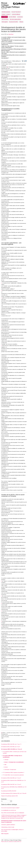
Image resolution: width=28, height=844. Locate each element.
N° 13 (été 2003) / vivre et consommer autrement (13, 775)
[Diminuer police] (24, 61)
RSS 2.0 (19, 841)
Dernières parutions (6, 11)
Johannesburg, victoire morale (7, 827)
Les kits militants (12, 16)
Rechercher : (4, 799)
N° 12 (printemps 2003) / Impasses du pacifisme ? (13, 772)
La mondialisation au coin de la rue (8, 810)
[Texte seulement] (26, 61)
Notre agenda (5, 21)
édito (5, 764)
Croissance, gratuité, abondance (8, 824)
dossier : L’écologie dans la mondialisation (14, 762)
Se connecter (10, 841)
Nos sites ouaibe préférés (15, 19)
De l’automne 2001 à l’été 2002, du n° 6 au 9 (10, 746)
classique (6, 759)
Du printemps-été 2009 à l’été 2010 (8, 790)
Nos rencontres (5, 19)
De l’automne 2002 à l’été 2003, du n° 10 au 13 (11, 749)
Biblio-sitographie (5, 833)
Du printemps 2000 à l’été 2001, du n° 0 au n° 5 (11, 744)
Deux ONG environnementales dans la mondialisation (12, 812)
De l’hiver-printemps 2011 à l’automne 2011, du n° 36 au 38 (13, 793)
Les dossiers (4, 16)
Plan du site (3, 841)
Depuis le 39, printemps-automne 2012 (9, 795)
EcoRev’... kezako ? (6, 14)
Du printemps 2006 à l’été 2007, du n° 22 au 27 (11, 784)
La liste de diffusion (16, 14)
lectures (6, 767)
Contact (15, 841)
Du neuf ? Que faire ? (16, 11)
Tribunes (21, 21)
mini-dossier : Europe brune (10, 769)
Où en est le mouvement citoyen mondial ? (10, 807)
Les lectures (20, 16)
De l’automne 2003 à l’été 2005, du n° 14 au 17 (11, 778)
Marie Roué (11, 34)
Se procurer (13, 21)
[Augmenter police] (22, 61)
